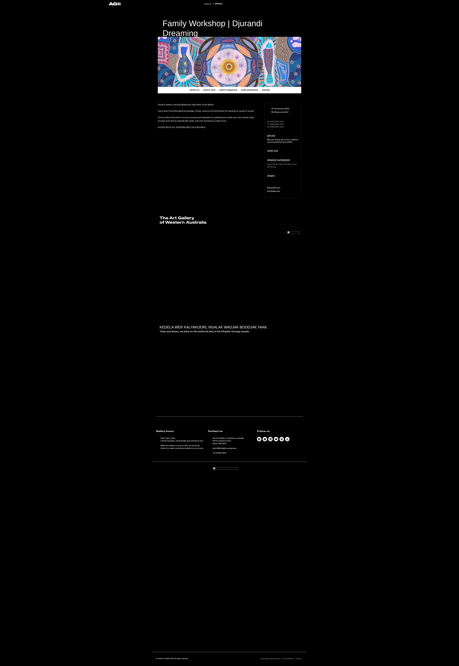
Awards (266, 90)
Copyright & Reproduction (270, 659)
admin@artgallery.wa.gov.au (224, 448)
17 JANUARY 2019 (275, 124)
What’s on (194, 90)
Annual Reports (288, 659)
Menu (218, 4)
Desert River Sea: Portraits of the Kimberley (282, 165)
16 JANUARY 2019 (275, 121)
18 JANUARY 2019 (275, 127)
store (207, 4)
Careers (299, 659)
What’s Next (209, 90)
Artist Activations (249, 90)
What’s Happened (228, 90)
